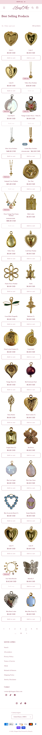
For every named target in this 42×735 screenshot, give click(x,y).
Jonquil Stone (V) (11, 447)
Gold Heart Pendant (30, 251)
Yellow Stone (11, 251)
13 (21, 633)
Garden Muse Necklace (31, 148)
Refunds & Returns (10, 670)
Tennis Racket (11, 414)
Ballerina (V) (30, 316)
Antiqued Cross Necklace (11, 181)
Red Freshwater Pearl (31, 382)
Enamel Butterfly (30, 513)
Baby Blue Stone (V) (30, 611)
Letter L (11, 50)
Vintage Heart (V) (11, 382)
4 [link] (26, 629)
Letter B (11, 83)
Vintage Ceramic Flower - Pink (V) (30, 115)
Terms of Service (9, 661)
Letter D (31, 546)
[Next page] (26, 633)
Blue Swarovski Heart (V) (11, 513)
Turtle (31, 283)
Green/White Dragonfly (11, 316)
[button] (4, 7)
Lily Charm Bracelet (11, 578)
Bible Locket (30, 214)
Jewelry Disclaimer (10, 679)
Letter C (31, 50)
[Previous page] (4, 629)
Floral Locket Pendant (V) (11, 349)
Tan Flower (31, 447)
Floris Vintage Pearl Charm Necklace (11, 214)
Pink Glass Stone (31, 480)
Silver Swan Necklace (11, 148)
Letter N (11, 546)
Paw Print (30, 181)
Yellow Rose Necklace (31, 83)
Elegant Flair (17, 731)
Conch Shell (31, 349)
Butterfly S (31, 578)
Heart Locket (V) (30, 414)
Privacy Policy (8, 656)
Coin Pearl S (11, 115)
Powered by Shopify (27, 731)
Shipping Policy (9, 675)
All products (8, 652)
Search (6, 647)
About (6, 666)
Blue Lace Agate (11, 480)
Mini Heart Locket (11, 611)
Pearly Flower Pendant (11, 283)
